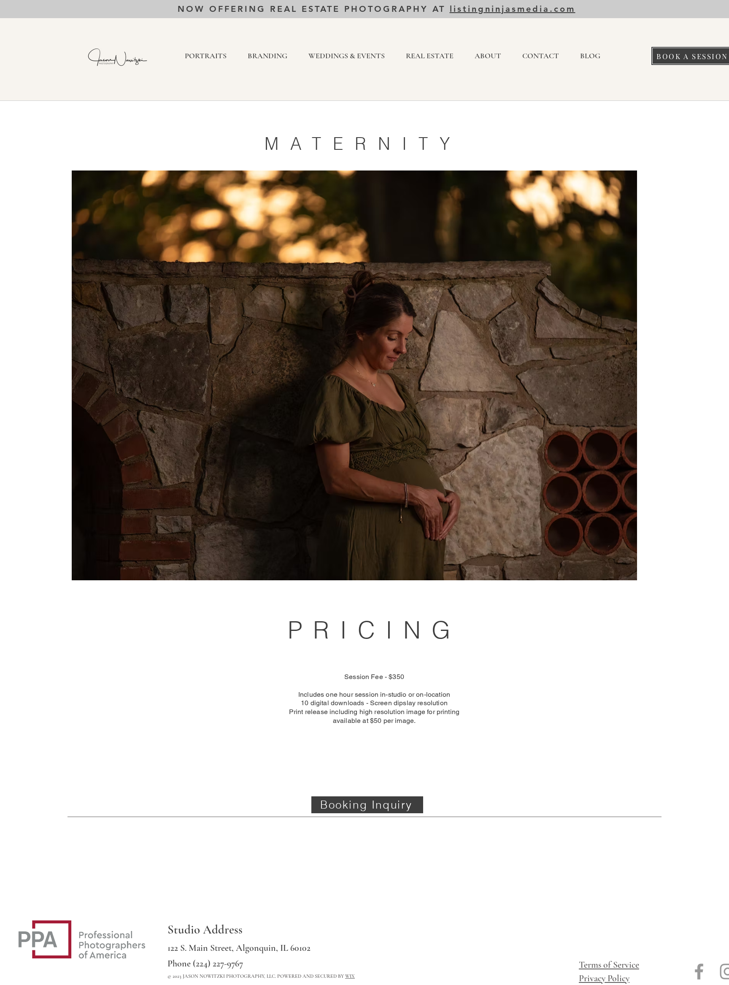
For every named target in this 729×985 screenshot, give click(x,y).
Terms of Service (609, 964)
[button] (205, 55)
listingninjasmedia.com (512, 9)
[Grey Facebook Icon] (699, 971)
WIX (350, 976)
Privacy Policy (604, 978)
